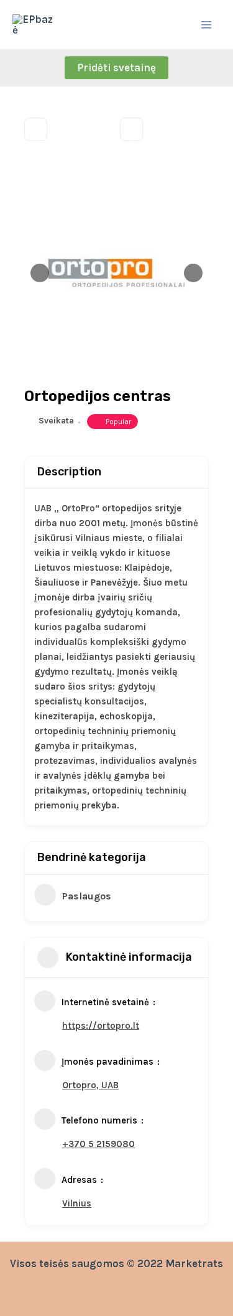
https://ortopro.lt (100, 1025)
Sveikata (56, 420)
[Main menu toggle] (207, 25)
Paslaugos (86, 896)
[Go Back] (35, 129)
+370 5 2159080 (98, 1143)
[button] (116, 67)
